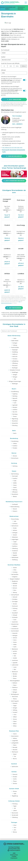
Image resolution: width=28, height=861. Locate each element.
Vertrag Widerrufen (14, 848)
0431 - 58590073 (17, 124)
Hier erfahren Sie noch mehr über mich (12, 147)
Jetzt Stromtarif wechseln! (15, 180)
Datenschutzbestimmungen (6, 303)
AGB (19, 301)
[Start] (10, 2)
